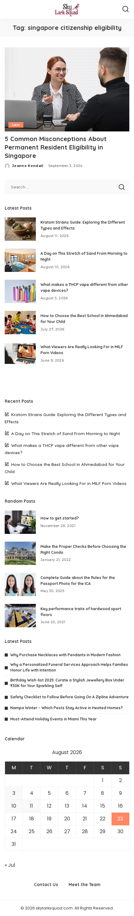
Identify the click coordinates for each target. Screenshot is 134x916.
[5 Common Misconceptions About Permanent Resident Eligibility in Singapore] (67, 89)
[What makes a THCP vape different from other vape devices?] (20, 291)
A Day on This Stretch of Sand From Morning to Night (65, 433)
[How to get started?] (20, 522)
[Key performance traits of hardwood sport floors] (20, 615)
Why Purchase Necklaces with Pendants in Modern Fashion (65, 655)
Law (16, 125)
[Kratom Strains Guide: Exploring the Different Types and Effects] (20, 229)
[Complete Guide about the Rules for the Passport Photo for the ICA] (20, 584)
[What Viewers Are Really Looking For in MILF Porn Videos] (20, 353)
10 (14, 805)
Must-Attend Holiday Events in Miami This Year (53, 719)
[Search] (125, 9)
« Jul (10, 865)
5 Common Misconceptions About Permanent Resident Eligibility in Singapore (56, 147)
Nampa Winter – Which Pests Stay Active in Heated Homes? (66, 707)
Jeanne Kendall (28, 166)
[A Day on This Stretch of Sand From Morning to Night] (20, 260)
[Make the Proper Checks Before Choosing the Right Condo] (20, 553)
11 (31, 805)
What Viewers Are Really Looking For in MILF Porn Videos (69, 483)
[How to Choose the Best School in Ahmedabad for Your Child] (20, 322)
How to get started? (60, 518)
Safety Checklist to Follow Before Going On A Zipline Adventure (69, 697)
